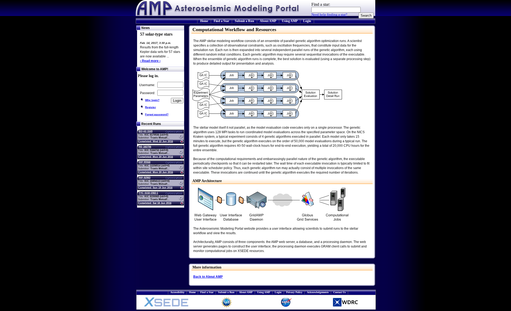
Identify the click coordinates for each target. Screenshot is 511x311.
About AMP (268, 21)
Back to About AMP (208, 277)
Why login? (152, 100)
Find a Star (221, 21)
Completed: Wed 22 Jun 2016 (155, 141)
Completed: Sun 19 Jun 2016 (155, 187)
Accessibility (177, 292)
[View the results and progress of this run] (173, 141)
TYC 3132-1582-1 (148, 193)
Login (307, 21)
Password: (148, 93)
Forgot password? (156, 114)
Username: (147, 85)
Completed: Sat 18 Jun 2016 (154, 203)
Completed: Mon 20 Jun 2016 (155, 157)
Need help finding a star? (329, 14)
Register (150, 107)
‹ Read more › (150, 61)
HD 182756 (145, 146)
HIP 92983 (144, 177)
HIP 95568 (144, 162)
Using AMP (290, 21)
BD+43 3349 (146, 131)
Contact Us (339, 292)
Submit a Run (244, 21)
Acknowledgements (318, 292)
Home (204, 21)
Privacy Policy (294, 292)
